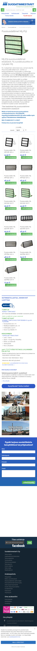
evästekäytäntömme (14, 637)
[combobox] (18, 10)
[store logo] (18, 4)
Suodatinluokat (9, 588)
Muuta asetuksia (18, 647)
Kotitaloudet (15, 13)
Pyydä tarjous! (27, 15)
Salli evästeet (18, 642)
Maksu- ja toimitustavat (11, 579)
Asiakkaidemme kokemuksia (12, 556)
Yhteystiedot (5, 13)
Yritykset (33, 13)
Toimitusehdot (8, 560)
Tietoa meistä (9, 15)
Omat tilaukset (8, 599)
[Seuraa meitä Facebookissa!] (18, 546)
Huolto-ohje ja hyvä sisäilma (12, 586)
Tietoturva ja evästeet (10, 562)
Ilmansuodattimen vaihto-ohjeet (13, 581)
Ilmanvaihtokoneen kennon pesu (13, 582)
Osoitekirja (7, 603)
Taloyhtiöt (25, 13)
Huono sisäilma (9, 566)
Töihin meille (8, 568)
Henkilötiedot (8, 601)
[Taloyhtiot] (15, 420)
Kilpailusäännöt (9, 570)
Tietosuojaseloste (9, 558)
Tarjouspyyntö (8, 564)
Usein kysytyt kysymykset (11, 584)
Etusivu (3, 27)
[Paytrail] (18, 612)
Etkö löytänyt (6, 369)
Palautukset (8, 590)
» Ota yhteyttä (5, 381)
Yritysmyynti (8, 592)
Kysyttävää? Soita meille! (18, 386)
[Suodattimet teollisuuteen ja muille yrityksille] (15, 434)
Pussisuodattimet (12, 27)
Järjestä (12, 130)
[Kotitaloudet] (15, 405)
